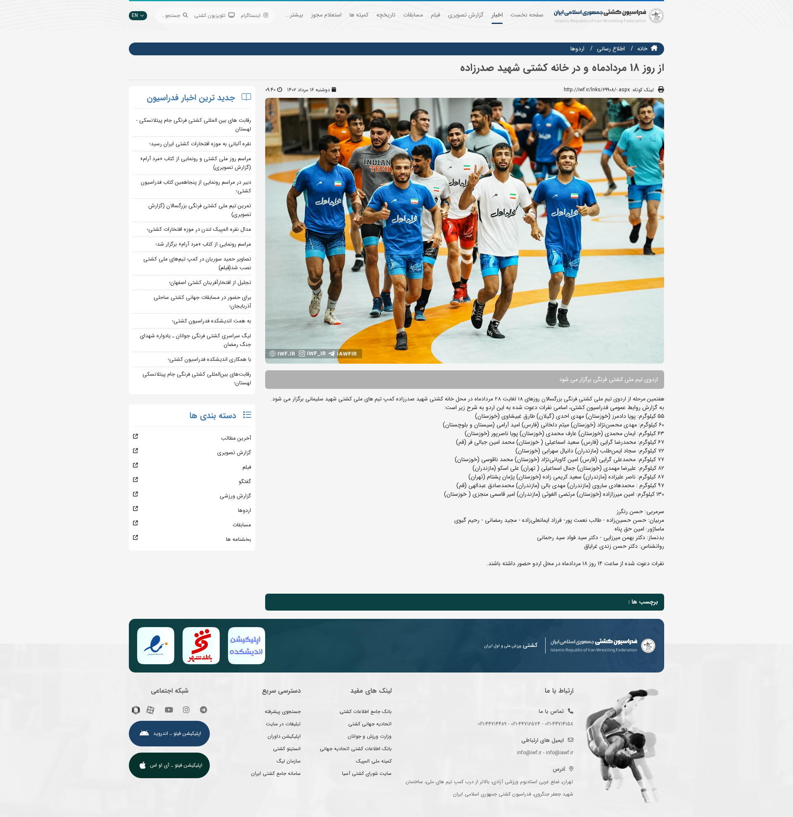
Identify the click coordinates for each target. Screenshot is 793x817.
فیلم (435, 14)
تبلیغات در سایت (283, 724)
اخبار (497, 14)
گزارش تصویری (466, 14)
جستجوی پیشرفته (283, 711)
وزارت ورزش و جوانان (370, 736)
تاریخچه (385, 14)
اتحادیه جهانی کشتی (370, 724)
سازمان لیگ (289, 761)
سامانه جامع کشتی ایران (276, 773)
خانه (642, 48)
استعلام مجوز (326, 14)
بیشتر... (294, 14)
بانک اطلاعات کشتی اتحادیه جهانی (356, 749)
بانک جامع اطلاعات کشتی (366, 711)
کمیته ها (358, 14)
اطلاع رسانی (611, 48)
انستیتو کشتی (287, 749)
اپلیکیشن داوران (284, 736)
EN (135, 15)
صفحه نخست (527, 14)
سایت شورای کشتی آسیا (367, 773)
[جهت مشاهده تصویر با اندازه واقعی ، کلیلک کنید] (464, 230)
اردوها (577, 48)
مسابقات (413, 14)
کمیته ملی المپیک (374, 761)
